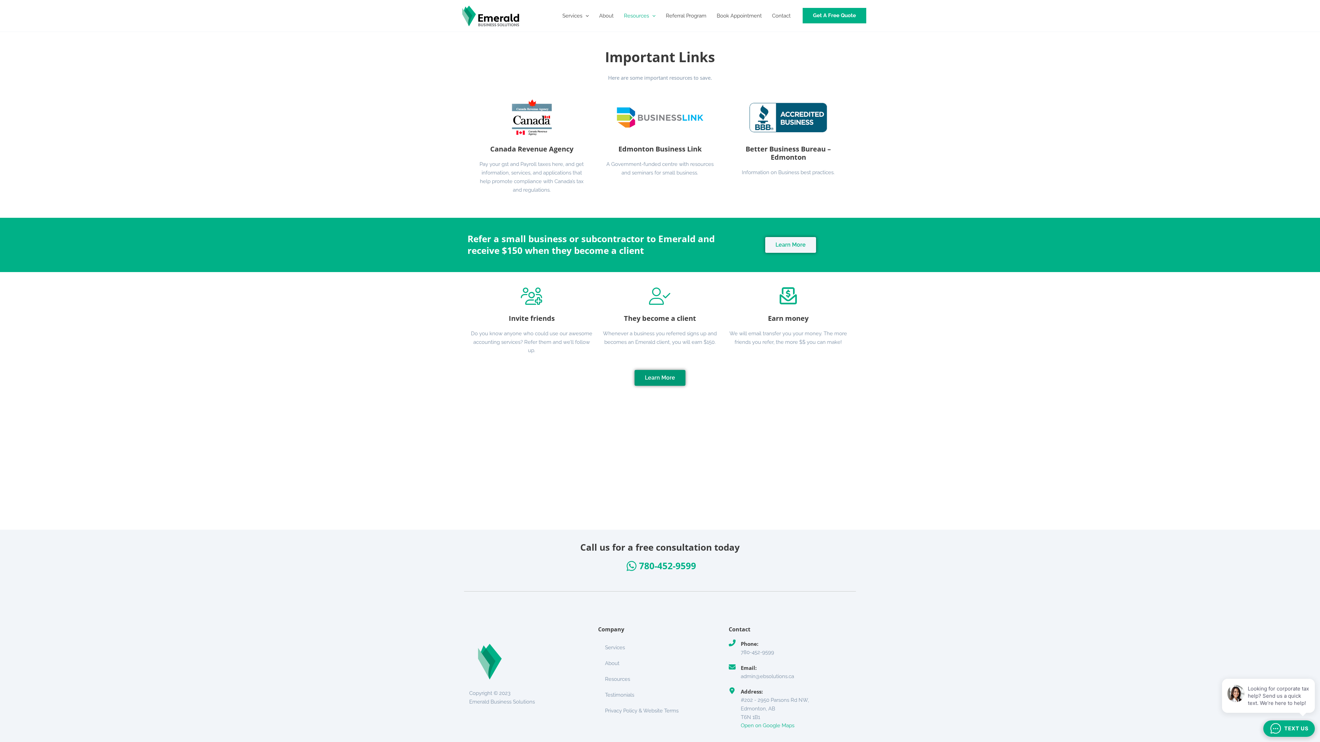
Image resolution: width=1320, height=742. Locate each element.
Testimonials (619, 695)
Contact (781, 16)
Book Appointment (739, 16)
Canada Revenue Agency (531, 149)
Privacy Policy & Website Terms (642, 711)
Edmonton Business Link (660, 149)
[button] (585, 16)
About (606, 16)
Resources (636, 16)
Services (572, 16)
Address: (752, 691)
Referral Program (686, 16)
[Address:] (732, 690)
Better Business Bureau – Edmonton (788, 153)
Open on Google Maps (767, 725)
